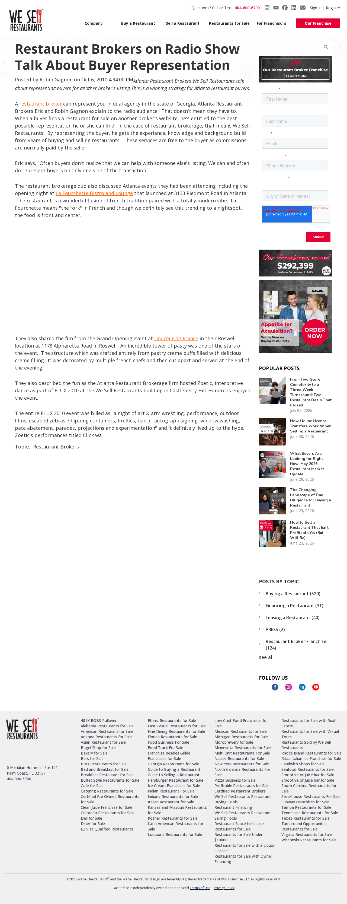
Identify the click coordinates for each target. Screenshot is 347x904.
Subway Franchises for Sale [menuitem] (305, 801)
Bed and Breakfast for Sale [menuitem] (104, 769)
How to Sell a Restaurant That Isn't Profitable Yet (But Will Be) (309, 530)
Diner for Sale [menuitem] (93, 823)
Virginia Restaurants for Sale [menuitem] (306, 834)
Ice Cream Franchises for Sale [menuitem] (174, 785)
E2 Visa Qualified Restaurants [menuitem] (107, 829)
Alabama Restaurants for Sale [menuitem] (107, 725)
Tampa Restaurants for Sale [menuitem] (306, 807)
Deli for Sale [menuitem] (91, 818)
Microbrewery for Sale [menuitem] (233, 742)
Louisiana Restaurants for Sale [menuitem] (175, 834)
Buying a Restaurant (293, 594)
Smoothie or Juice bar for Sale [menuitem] (307, 774)
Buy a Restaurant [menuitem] (138, 23)
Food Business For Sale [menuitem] (168, 742)
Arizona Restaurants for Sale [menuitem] (106, 736)
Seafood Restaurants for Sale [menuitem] (307, 769)
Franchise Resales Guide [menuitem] (169, 753)
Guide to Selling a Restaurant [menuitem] (174, 774)
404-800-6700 (247, 7)
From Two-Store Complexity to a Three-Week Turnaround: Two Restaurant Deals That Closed (311, 392)
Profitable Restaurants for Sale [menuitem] (241, 785)
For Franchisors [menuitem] (271, 23)
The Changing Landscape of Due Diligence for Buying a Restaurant (310, 497)
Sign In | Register (325, 7)
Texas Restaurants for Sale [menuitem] (305, 818)
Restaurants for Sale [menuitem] (228, 23)
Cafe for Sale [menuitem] (92, 785)
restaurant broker (40, 103)
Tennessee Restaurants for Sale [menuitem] (309, 812)
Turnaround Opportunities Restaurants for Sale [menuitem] (304, 826)
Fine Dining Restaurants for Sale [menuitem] (176, 731)
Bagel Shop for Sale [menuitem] (98, 747)
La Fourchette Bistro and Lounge (94, 193)
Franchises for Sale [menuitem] (164, 758)
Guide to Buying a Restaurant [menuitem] (174, 769)
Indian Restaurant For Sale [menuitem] (171, 791)
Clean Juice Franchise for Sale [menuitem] (106, 807)
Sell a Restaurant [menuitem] (183, 23)
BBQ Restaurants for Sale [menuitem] (104, 763)
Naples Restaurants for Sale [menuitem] (239, 758)
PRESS (275, 629)
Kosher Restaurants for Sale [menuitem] (173, 818)
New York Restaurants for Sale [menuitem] (241, 763)
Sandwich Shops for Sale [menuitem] (302, 763)
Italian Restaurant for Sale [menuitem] (171, 801)
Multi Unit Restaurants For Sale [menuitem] (242, 753)
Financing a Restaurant (294, 606)
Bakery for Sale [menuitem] (94, 753)
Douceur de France (176, 338)
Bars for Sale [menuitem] (92, 758)
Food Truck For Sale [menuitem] (165, 747)
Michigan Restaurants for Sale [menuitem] (241, 736)
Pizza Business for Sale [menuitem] (235, 780)
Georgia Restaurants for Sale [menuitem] (173, 763)
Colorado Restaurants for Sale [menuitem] (107, 812)
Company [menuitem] (94, 23)
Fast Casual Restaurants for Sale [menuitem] (177, 725)
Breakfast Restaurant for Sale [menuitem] (107, 774)
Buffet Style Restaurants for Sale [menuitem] (110, 780)
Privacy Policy (224, 888)
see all (266, 657)
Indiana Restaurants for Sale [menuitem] (173, 796)
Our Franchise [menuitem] (318, 23)
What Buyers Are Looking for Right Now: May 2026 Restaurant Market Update (307, 464)
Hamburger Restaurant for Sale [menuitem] (175, 780)
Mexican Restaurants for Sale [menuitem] (240, 731)
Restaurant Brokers (56, 446)
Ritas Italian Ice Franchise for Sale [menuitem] (311, 758)
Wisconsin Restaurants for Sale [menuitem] (308, 839)
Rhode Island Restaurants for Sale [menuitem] (311, 753)
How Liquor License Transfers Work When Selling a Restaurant (311, 426)
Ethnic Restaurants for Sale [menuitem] (172, 720)
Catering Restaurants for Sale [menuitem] (107, 791)
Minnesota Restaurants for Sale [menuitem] (242, 747)
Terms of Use (200, 888)
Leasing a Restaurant (293, 617)
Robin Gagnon (56, 79)
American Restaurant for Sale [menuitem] (107, 731)
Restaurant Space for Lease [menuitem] (239, 823)
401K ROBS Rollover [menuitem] (99, 720)
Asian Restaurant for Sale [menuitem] (103, 742)
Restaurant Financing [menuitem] (233, 807)
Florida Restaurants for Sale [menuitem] (172, 736)
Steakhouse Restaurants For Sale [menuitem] (310, 796)
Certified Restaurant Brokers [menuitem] (239, 791)
